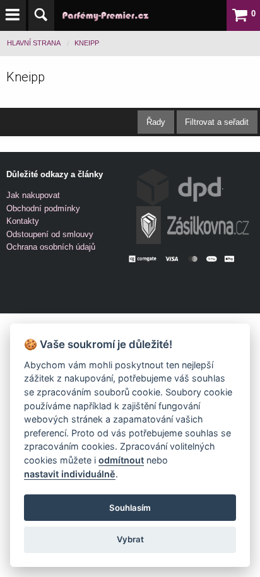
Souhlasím (130, 508)
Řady (155, 122)
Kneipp (86, 43)
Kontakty (22, 221)
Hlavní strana (34, 43)
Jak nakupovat (33, 195)
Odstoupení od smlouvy (49, 234)
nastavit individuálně (69, 474)
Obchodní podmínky (43, 208)
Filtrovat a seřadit (217, 122)
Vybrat (130, 539)
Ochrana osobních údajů (50, 247)
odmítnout (121, 460)
